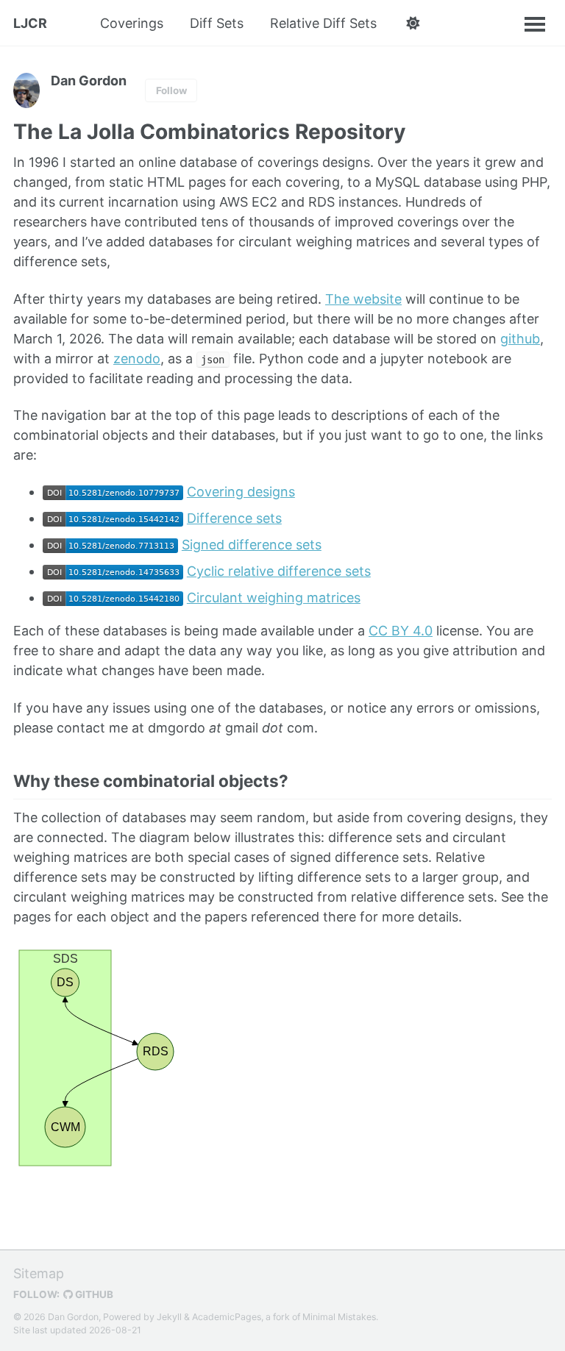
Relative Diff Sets (323, 23)
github (520, 338)
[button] (412, 23)
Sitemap (38, 1273)
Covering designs (241, 491)
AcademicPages (226, 1316)
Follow (171, 90)
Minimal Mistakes (339, 1316)
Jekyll (169, 1316)
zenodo (136, 358)
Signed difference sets (251, 544)
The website (363, 299)
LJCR (30, 23)
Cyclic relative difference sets (279, 571)
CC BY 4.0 (401, 630)
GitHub (93, 1294)
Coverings (131, 23)
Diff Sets (217, 23)
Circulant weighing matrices (273, 597)
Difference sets (234, 518)
